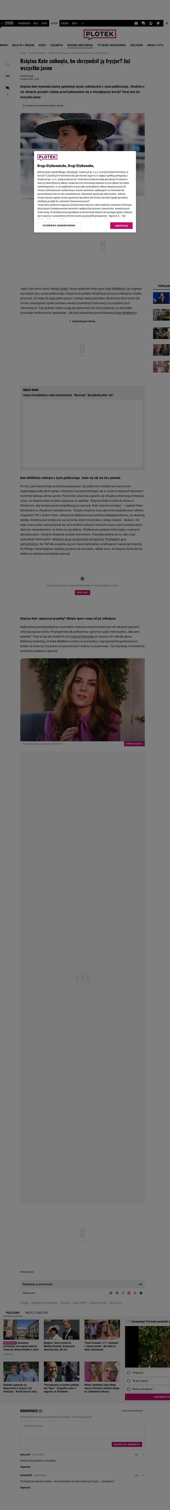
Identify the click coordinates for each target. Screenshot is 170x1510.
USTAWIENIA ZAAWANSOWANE (59, 225)
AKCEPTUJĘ (121, 225)
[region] (85, 191)
